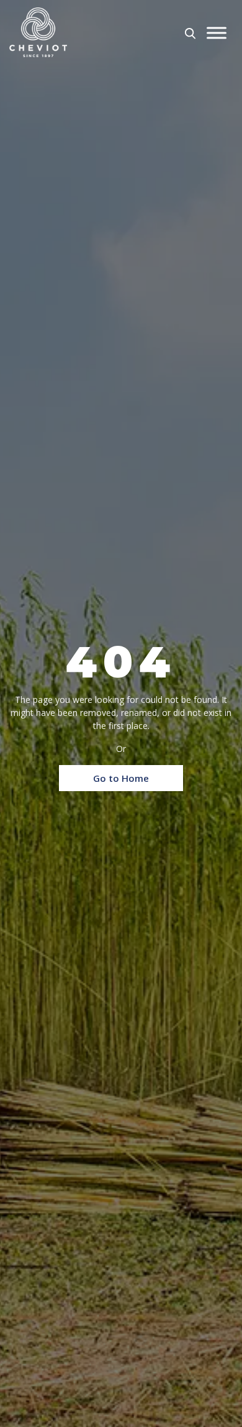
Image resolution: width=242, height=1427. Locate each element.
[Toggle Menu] (216, 33)
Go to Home (121, 778)
